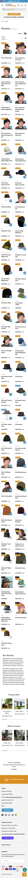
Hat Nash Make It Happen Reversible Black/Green (6, 619)
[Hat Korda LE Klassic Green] (21, 269)
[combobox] (14, 9)
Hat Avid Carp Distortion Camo (5, 183)
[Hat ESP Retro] (21, 367)
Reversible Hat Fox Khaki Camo (20, 134)
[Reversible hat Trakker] (21, 293)
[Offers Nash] (19, 735)
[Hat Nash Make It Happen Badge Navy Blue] (21, 341)
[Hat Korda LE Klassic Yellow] (7, 510)
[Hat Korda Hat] (21, 414)
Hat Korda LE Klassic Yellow (6, 521)
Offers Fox (7, 743)
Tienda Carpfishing (8, 874)
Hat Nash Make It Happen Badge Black (6, 108)
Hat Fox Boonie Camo (6, 58)
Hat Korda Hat (18, 424)
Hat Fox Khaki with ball (20, 207)
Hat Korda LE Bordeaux (18, 521)
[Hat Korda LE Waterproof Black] (21, 173)
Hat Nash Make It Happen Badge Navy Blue (20, 352)
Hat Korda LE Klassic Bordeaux (6, 401)
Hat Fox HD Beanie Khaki (5, 473)
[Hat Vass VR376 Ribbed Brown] (7, 269)
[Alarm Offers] (19, 703)
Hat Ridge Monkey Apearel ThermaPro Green (6, 593)
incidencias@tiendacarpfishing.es (13, 797)
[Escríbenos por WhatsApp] (25, 870)
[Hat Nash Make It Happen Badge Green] (21, 149)
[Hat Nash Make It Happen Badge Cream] (7, 149)
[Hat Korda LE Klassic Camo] (7, 633)
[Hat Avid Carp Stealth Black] (7, 366)
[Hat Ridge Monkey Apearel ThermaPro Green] (7, 582)
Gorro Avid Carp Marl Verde (6, 449)
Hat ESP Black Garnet (20, 472)
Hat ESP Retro (18, 376)
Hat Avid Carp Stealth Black (6, 377)
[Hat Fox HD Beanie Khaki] (7, 462)
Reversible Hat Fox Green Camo (20, 58)
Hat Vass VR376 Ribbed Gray (19, 231)
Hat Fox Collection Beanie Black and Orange (19, 109)
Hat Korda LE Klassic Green (20, 279)
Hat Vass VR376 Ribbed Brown (5, 279)
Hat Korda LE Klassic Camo (6, 644)
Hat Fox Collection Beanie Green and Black (5, 83)
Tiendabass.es (7, 810)
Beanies (6, 21)
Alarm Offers (19, 711)
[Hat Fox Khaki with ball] (21, 197)
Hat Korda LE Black (6, 302)
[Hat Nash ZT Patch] (7, 221)
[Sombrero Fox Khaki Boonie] (7, 341)
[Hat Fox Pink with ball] (21, 608)
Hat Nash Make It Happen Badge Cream (6, 159)
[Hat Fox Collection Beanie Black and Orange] (21, 98)
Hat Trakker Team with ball (5, 327)
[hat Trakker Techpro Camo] (7, 414)
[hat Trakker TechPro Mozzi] (21, 390)
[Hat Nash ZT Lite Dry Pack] (21, 245)
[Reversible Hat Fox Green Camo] (21, 48)
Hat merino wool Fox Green (20, 327)
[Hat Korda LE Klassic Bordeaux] (7, 390)
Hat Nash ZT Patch (6, 231)
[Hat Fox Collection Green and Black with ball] (21, 72)
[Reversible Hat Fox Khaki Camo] (21, 123)
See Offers (14, 769)
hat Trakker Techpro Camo (6, 425)
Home (3, 21)
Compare (20, 33)
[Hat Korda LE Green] (21, 558)
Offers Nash (19, 743)
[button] (25, 5)
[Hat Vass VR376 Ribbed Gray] (21, 221)
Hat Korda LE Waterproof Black (19, 183)
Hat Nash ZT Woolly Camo (6, 568)
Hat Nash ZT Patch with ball (6, 544)
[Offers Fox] (7, 735)
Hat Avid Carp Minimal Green (21, 497)
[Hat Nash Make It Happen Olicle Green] (21, 582)
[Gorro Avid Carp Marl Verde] (7, 438)
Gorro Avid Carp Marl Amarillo (20, 449)
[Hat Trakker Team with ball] (7, 317)
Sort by (3, 37)
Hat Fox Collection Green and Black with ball (20, 83)
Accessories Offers (7, 712)
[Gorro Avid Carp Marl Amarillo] (21, 438)
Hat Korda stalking (6, 207)
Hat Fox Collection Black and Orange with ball (7, 135)
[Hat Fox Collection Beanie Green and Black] (7, 72)
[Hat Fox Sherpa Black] (7, 486)
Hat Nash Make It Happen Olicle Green (20, 592)
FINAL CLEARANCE (14, 14)
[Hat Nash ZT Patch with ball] (7, 534)
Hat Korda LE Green (20, 568)
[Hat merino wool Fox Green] (21, 317)
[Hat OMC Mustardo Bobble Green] (7, 245)
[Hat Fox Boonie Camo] (7, 48)
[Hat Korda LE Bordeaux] (21, 510)
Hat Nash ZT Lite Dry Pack (20, 255)
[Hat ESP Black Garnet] (21, 462)
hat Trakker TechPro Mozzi (20, 401)
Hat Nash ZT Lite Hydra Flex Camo (19, 545)
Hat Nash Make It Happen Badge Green (20, 159)
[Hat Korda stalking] (7, 197)
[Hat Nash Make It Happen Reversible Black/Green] (7, 608)
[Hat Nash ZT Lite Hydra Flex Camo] (21, 534)
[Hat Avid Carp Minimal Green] (21, 486)
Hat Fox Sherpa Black (6, 496)
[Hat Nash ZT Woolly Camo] (7, 558)
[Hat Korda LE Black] (7, 293)
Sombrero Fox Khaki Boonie (6, 351)
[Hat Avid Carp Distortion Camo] (7, 173)
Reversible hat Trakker (19, 303)
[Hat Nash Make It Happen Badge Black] (7, 98)
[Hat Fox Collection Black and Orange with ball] (7, 123)
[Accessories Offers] (7, 703)
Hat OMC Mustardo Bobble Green (6, 255)
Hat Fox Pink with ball (20, 617)
